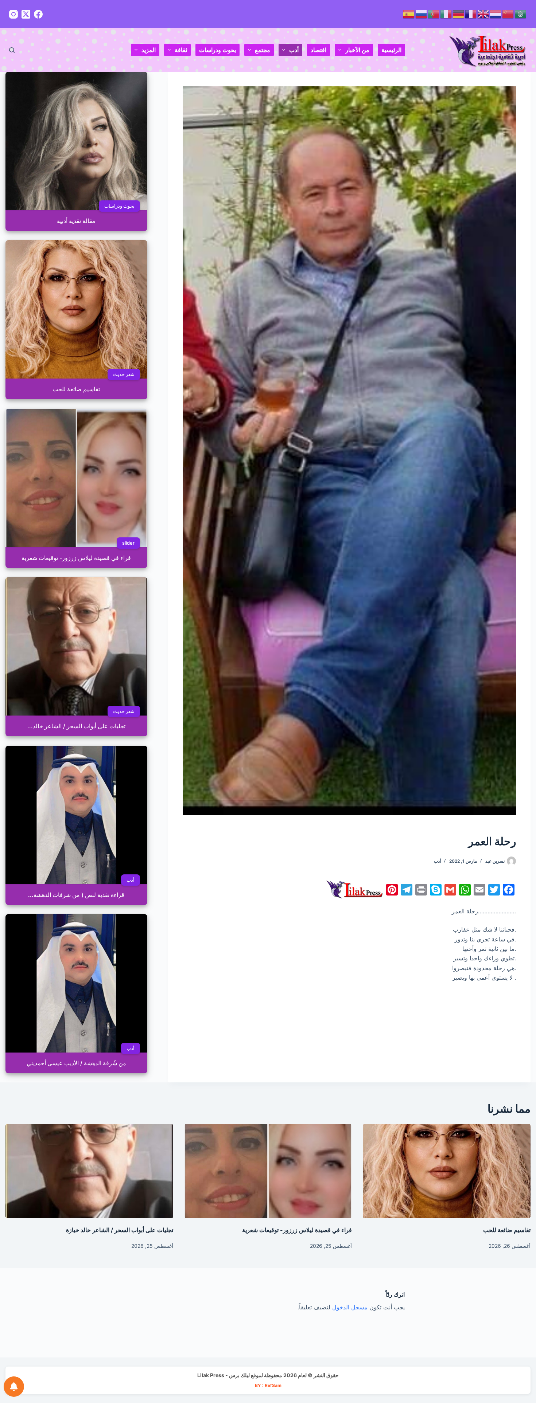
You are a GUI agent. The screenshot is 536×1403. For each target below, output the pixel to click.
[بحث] (12, 50)
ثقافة (181, 50)
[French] (471, 13)
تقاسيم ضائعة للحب (507, 1230)
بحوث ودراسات (217, 50)
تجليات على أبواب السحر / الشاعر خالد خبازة (119, 1230)
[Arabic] (520, 13)
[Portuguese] (434, 13)
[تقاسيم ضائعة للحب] (447, 1171)
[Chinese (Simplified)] (508, 13)
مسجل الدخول (350, 1307)
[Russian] (421, 13)
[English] (483, 13)
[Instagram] (13, 14)
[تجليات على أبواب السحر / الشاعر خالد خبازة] (89, 1171)
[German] (459, 13)
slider (128, 543)
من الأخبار (357, 50)
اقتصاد (318, 50)
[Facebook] (38, 14)
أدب (294, 50)
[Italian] (446, 13)
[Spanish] (409, 13)
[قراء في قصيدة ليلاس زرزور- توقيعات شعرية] (268, 1171)
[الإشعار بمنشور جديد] (14, 1386)
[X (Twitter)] (26, 14)
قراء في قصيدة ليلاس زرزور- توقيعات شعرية (297, 1230)
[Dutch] (496, 13)
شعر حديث (124, 374)
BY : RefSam (268, 1385)
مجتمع (262, 50)
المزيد (148, 50)
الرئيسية (391, 50)
